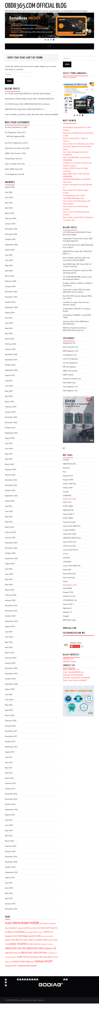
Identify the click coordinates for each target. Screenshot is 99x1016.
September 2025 (11, 245)
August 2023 (10, 375)
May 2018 (9, 705)
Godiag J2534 (68, 488)
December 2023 (11, 354)
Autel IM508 (12, 923)
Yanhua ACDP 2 (11, 966)
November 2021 (11, 485)
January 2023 (10, 412)
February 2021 (10, 532)
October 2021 (10, 490)
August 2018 (10, 689)
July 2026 (8, 192)
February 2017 (10, 783)
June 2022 (9, 448)
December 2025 (11, 229)
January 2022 (10, 475)
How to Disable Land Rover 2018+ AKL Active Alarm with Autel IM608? (31, 114)
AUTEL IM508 (68, 518)
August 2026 (10, 187)
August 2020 (10, 564)
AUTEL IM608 (68, 506)
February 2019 (10, 658)
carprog (19, 928)
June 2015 (9, 888)
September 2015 (11, 872)
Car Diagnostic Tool (12, 132)
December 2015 (11, 857)
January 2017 (10, 789)
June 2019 (9, 637)
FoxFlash (20, 932)
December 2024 (11, 292)
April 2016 (9, 836)
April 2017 (9, 773)
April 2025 (9, 271)
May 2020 (9, 579)
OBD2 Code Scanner (13, 153)
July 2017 (8, 757)
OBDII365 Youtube (69, 661)
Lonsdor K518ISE (17, 944)
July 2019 (8, 632)
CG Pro (65, 554)
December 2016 (11, 794)
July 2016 (8, 820)
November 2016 (11, 799)
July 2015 (8, 883)
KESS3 (65, 499)
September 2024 (11, 307)
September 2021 (11, 496)
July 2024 (8, 318)
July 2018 (8, 694)
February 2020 (10, 595)
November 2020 (11, 548)
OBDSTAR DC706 (15, 948)
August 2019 (10, 626)
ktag (25, 936)
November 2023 (11, 360)
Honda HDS (67, 570)
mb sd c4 (31, 944)
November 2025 (11, 234)
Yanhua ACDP (43, 961)
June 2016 (9, 825)
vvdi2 (19, 957)
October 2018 (10, 679)
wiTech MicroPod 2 (45, 957)
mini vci (51, 944)
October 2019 (10, 616)
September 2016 (11, 809)
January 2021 (10, 537)
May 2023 (9, 391)
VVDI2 (65, 581)
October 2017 (10, 741)
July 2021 (8, 506)
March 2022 (9, 464)
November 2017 (11, 736)
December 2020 (11, 543)
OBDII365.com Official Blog (36, 6)
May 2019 (9, 642)
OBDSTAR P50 (68, 510)
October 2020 (10, 553)
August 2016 (10, 815)
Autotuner (13, 928)
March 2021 (9, 527)
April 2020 (9, 585)
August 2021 (10, 501)
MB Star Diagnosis (14, 136)
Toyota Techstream (10, 957)
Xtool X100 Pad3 (69, 578)
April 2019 (9, 647)
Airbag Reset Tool (11, 159)
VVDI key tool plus (69, 546)
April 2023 (9, 396)
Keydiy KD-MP (68, 480)
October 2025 (10, 239)
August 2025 (10, 250)
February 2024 (10, 344)
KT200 (19, 936)
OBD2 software (68, 375)
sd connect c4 (52, 953)
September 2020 (11, 558)
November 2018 (11, 673)
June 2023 (9, 386)
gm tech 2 (40, 932)
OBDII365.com (68, 659)
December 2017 (11, 731)
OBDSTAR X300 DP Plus (34, 952)
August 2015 (10, 877)
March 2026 (9, 213)
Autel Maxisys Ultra (70, 585)
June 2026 (9, 197)
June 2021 (9, 511)
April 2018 (9, 710)
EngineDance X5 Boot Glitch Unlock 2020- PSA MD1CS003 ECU (29, 99)
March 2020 (9, 590)
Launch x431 (34, 936)
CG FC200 (72, 499)
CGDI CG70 (67, 502)
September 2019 (11, 621)
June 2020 (9, 574)
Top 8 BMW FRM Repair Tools (73, 198)
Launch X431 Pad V (47, 936)
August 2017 (10, 752)
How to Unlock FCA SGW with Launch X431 (78, 144)
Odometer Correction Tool (15, 148)
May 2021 (9, 517)
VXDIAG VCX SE (69, 596)
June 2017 (9, 762)
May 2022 (9, 454)
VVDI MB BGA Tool (70, 600)
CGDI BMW (33, 928)
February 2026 (10, 218)
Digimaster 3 (67, 608)
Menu (49, 46)
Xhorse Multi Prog (69, 574)
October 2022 (10, 428)
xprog (32, 962)
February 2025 (10, 281)
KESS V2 (48, 932)
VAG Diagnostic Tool (70, 391)
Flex (13, 932)
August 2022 (10, 438)
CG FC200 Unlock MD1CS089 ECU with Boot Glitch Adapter (28, 94)
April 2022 (9, 459)
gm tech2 (33, 932)
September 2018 (11, 684)
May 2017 (9, 768)
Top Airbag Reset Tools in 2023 (74, 195)
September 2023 (11, 370)
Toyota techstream (69, 522)
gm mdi (27, 932)
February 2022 (10, 469)
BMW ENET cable (69, 620)
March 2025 (9, 276)
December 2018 (11, 668)
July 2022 (8, 443)
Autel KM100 (43, 923)
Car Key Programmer (13, 127)
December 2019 (11, 605)
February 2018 (10, 721)
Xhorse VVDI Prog (21, 961)
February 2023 (10, 407)
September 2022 (11, 433)
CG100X (26, 928)
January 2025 (10, 286)
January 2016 (10, 851)
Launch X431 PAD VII (13, 940)
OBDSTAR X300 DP (12, 953)
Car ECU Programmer (13, 143)
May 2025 (9, 265)
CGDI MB (40, 928)
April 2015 (9, 898)
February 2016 (10, 846)
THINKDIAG (67, 496)
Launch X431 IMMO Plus (72, 526)
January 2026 (10, 224)
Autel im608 (30, 923)
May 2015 (9, 893)
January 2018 (10, 726)
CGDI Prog (49, 928)
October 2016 (10, 804)
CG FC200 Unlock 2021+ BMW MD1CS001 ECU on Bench (27, 104)
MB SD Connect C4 (41, 944)
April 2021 (9, 522)
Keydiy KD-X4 (10, 936)
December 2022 (11, 417)
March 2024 (9, 339)
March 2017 (9, 778)
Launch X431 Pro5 (69, 542)
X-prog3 (65, 492)
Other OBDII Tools (12, 169)
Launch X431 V (29, 940)
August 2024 (10, 312)
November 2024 (11, 297)
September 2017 (11, 747)
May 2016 (9, 830)
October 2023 (10, 365)
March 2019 (9, 653)
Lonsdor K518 (41, 940)
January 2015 (10, 904)
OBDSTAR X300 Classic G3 (41, 948)
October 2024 (10, 302)
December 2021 (11, 480)
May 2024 (9, 328)
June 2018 (9, 700)
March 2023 (9, 401)
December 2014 (11, 909)
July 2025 (8, 255)
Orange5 (66, 616)
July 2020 (8, 569)
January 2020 (10, 600)
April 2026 (9, 208)
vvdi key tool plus (30, 957)
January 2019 (10, 663)
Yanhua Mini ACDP (27, 966)
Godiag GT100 (68, 592)
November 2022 (11, 422)
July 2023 (8, 381)
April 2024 (9, 333)
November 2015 (11, 862)
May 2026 (9, 203)
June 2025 (9, 260)
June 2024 (9, 323)
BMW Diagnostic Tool (70, 351)
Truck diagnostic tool (13, 174)
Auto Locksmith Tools (13, 164)
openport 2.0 (67, 612)
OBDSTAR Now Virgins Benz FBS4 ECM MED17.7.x (25, 109)
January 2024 (10, 349)
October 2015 (10, 867)
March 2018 (9, 715)
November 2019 (11, 611)
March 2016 (9, 841)
